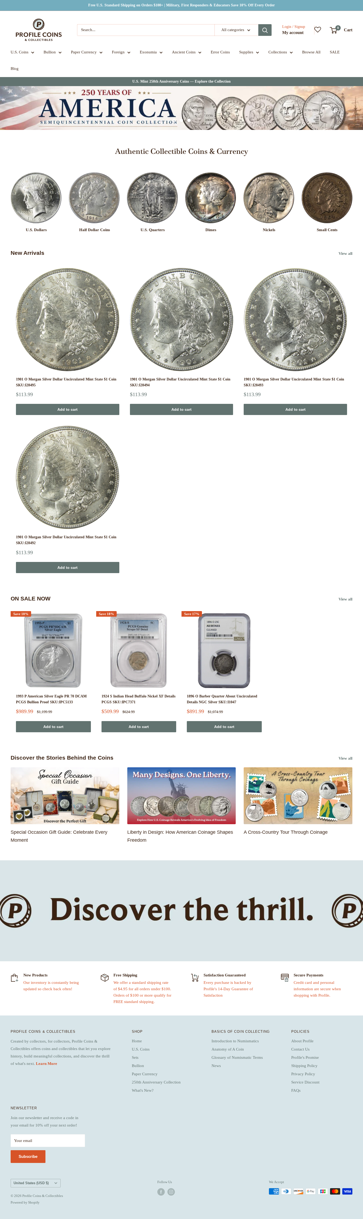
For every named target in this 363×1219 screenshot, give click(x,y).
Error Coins (220, 52)
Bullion (50, 52)
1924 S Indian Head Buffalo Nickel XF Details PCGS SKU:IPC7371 (138, 699)
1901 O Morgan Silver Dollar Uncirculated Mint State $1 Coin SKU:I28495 (66, 382)
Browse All (311, 52)
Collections (277, 52)
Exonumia (148, 52)
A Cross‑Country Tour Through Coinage (286, 832)
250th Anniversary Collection (156, 1082)
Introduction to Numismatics (235, 1041)
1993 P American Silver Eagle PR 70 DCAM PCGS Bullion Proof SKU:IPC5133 (51, 699)
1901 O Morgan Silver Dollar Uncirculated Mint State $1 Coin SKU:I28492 (66, 540)
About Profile (302, 1041)
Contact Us (300, 1049)
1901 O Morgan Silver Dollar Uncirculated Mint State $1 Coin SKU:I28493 (294, 382)
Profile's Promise (305, 1057)
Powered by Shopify (25, 1202)
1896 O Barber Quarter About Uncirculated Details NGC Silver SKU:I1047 (222, 699)
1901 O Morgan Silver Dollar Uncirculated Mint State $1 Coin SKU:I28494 (180, 382)
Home (137, 1041)
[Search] (265, 30)
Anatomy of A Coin (228, 1049)
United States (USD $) (31, 1183)
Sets (135, 1057)
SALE (335, 52)
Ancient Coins (184, 52)
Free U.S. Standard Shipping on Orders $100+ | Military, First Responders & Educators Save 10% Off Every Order (181, 5)
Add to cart (67, 409)
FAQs (296, 1090)
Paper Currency (84, 52)
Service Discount (305, 1082)
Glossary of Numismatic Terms (237, 1057)
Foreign (118, 52)
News (216, 1066)
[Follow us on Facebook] (161, 1192)
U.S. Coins (19, 52)
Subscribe (28, 1156)
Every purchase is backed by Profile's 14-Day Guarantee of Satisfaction (228, 988)
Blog (15, 68)
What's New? (143, 1090)
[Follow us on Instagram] (171, 1192)
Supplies (246, 52)
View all (346, 253)
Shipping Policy (304, 1066)
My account (292, 32)
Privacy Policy (303, 1074)
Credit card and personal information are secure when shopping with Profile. (317, 988)
